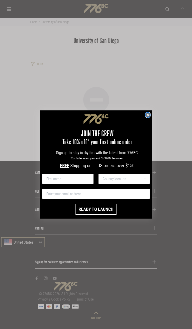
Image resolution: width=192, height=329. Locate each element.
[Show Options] (145, 179)
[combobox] (122, 179)
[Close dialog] (147, 114)
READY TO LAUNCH (96, 209)
